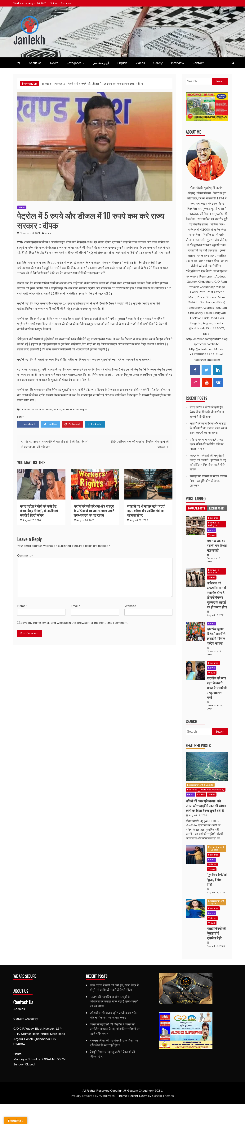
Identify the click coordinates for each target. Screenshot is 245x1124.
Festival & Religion (213, 524)
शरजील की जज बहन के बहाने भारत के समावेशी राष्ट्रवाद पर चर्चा (217, 687)
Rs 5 (72, 409)
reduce (57, 409)
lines (41, 409)
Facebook (29, 424)
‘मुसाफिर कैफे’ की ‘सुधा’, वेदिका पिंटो (217, 879)
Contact (198, 63)
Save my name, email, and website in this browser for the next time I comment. (74, 622)
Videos (140, 63)
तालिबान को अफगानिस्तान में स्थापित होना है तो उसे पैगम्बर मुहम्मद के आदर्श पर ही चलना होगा (217, 594)
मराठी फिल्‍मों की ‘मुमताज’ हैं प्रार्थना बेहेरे (216, 933)
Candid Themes (163, 1096)
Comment (25, 555)
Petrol (49, 409)
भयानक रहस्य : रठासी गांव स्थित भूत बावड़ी (217, 545)
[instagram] (195, 382)
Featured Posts (198, 745)
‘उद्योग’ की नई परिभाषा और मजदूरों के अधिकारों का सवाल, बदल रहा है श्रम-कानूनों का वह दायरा (94, 511)
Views (211, 535)
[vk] (218, 382)
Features (66, 3)
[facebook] (195, 370)
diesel (34, 409)
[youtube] (207, 382)
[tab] (196, 508)
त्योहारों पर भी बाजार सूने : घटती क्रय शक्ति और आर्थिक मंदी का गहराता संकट (146, 511)
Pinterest (73, 424)
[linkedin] (217, 370)
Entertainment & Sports (200, 784)
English (122, 63)
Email (75, 606)
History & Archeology (212, 789)
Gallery (158, 63)
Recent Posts (217, 508)
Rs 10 (65, 409)
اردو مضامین (101, 63)
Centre (26, 409)
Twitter (51, 424)
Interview (177, 63)
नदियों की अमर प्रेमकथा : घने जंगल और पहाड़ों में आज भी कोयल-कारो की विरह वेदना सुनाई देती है (206, 805)
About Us (35, 63)
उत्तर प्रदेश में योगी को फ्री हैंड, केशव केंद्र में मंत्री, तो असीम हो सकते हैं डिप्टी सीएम (39, 511)
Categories (74, 63)
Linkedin (96, 424)
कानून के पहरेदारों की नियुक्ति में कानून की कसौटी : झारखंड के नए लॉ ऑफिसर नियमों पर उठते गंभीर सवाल (115, 1028)
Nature (54, 3)
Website (130, 606)
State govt (81, 409)
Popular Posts (196, 508)
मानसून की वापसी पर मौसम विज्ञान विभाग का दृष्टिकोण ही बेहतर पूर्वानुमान (208, 480)
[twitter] (206, 370)
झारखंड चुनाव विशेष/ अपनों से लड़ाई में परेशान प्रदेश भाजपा (216, 636)
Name (22, 606)
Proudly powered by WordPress (93, 1096)
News (54, 63)
